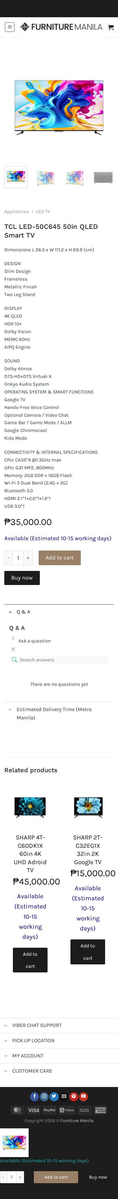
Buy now (22, 577)
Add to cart (60, 557)
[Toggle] (10, 611)
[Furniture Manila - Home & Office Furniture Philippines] (61, 27)
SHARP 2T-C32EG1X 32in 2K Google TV (88, 850)
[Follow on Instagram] (44, 1096)
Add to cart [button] (30, 960)
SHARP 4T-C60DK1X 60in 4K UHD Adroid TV (30, 854)
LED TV (43, 211)
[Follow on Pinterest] (73, 1096)
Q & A (23, 612)
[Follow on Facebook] (34, 1096)
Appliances (16, 211)
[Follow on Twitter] (54, 1096)
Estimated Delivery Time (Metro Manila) (54, 713)
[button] (10, 27)
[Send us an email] (63, 1096)
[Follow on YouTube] (83, 1096)
